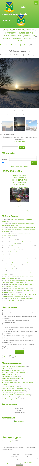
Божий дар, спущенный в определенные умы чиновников (19, 335)
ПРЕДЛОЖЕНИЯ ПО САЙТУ (10, 386)
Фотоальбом (9, 45)
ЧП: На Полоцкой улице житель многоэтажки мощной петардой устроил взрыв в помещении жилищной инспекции (17, 272)
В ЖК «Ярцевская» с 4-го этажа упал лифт (21, 245)
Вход (23, 141)
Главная (2, 45)
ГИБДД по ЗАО (6, 368)
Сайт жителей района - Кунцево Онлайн (14, 14)
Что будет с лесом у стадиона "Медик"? (14, 372)
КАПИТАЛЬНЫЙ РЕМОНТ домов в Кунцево (14, 389)
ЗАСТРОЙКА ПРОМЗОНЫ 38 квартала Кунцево (16, 395)
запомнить (7, 163)
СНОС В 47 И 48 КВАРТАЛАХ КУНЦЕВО (13, 366)
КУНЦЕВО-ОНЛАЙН (12, 171)
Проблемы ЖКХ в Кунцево (10, 397)
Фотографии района (21, 45)
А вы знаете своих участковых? (11, 370)
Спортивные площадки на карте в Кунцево (19, 211)
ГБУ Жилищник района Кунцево (11, 399)
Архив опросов (14, 356)
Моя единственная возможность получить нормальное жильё (20, 348)
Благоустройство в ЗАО (9, 374)
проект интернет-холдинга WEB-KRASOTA (19, 463)
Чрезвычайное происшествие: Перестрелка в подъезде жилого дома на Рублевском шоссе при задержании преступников (18, 229)
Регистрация (17, 141)
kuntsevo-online (28, 114)
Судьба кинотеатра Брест (10, 376)
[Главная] (6, 1)
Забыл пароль (15, 166)
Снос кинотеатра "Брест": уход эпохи (18, 288)
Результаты (5, 356)
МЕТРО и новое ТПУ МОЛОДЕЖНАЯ (13, 391)
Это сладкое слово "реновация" (11, 393)
